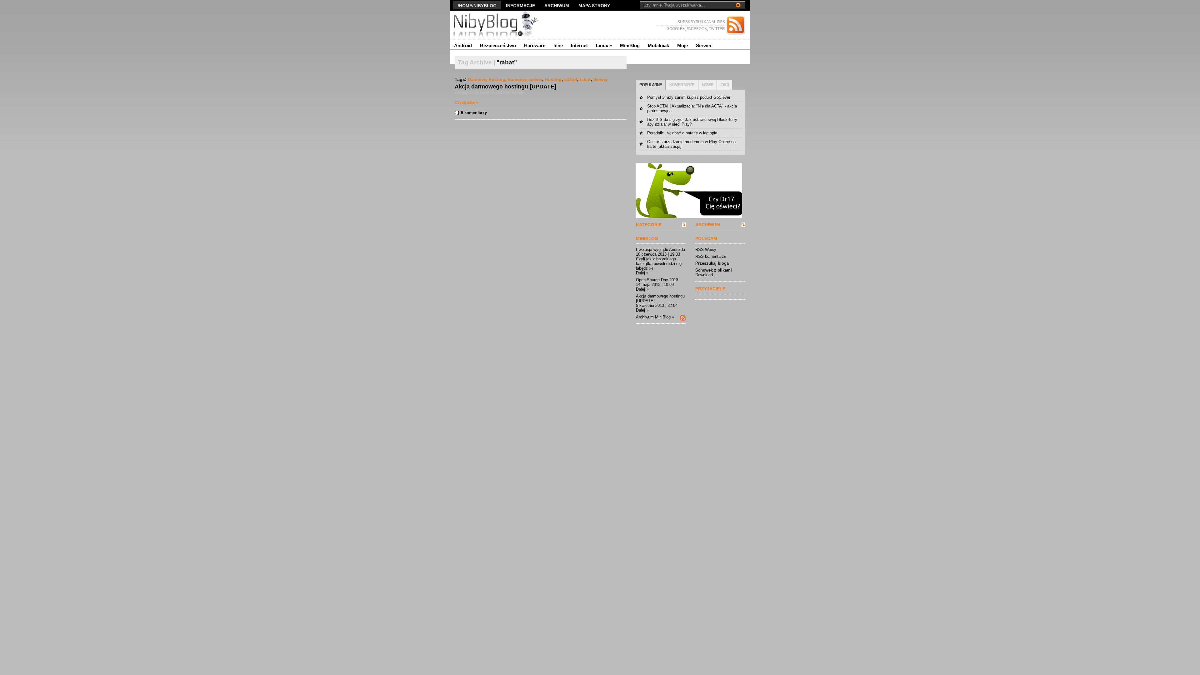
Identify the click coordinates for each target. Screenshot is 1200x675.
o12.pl (570, 79)
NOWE (707, 84)
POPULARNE (650, 84)
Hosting (553, 79)
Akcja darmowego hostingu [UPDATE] (505, 86)
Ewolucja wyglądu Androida (660, 249)
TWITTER (716, 29)
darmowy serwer (525, 79)
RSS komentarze (710, 256)
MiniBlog (630, 45)
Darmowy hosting (486, 79)
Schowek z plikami (713, 270)
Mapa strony (594, 5)
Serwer (704, 45)
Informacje (520, 5)
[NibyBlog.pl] (511, 25)
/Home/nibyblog (477, 5)
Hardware (534, 45)
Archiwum (556, 5)
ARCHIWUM (707, 224)
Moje (682, 45)
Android (463, 45)
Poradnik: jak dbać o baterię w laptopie (682, 133)
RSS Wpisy (705, 249)
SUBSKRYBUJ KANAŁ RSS (701, 22)
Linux (604, 45)
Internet (579, 45)
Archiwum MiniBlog (653, 317)
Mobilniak (658, 45)
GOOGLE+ (676, 29)
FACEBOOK (696, 29)
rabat (585, 79)
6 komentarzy (474, 112)
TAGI (725, 84)
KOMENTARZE (681, 84)
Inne (558, 45)
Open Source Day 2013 (657, 280)
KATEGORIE (649, 224)
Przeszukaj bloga (712, 263)
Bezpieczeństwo (498, 45)
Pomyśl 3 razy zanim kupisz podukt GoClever (688, 97)
